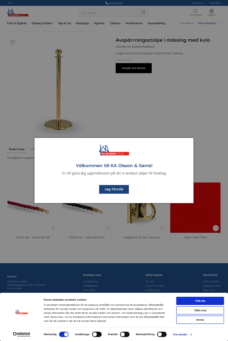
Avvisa (200, 319)
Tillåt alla (200, 300)
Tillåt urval (200, 310)
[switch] (97, 334)
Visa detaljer (180, 334)
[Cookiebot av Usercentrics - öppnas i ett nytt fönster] (21, 334)
